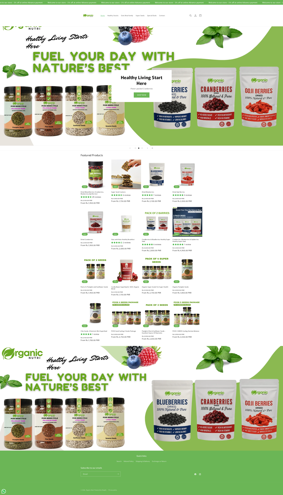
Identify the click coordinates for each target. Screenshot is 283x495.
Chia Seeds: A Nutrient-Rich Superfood (94, 331)
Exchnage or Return (159, 461)
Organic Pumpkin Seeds (181, 287)
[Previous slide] (130, 148)
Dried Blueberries (148, 192)
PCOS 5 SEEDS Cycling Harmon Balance (186, 331)
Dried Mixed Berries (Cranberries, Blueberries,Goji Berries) (92, 193)
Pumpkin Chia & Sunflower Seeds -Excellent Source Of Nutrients (153, 332)
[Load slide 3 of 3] (142, 148)
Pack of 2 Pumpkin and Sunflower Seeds (94, 287)
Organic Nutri (90, 490)
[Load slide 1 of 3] (135, 148)
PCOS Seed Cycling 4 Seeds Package (123, 331)
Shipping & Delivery (143, 461)
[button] (190, 15)
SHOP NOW (163, 92)
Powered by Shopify (100, 490)
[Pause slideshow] (153, 148)
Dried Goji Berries (179, 192)
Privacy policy (113, 490)
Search (119, 461)
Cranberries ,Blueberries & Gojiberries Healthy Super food (186, 240)
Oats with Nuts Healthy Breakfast (123, 239)
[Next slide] (147, 148)
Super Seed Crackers (118, 192)
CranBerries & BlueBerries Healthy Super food (156, 240)
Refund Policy (129, 461)
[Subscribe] (118, 474)
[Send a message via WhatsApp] (3, 491)
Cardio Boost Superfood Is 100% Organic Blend (125, 288)
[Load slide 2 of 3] (138, 148)
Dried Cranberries (87, 239)
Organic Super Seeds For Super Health (155, 287)
